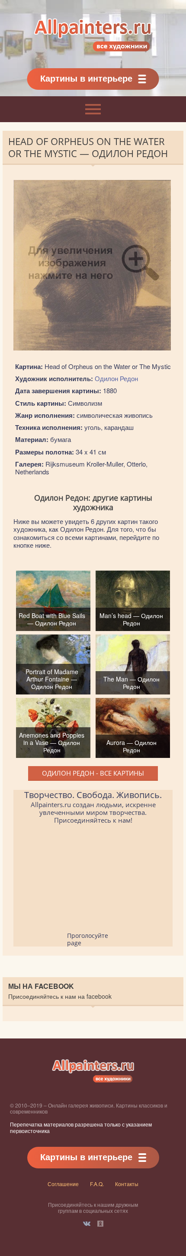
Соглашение (63, 1183)
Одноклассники (100, 1224)
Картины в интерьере (86, 78)
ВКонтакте (86, 1224)
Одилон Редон (116, 378)
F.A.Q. (97, 1183)
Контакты (126, 1183)
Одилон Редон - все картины (93, 773)
